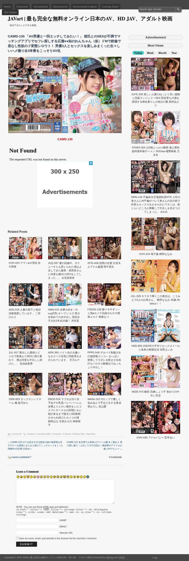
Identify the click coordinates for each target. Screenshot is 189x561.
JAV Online (10, 12)
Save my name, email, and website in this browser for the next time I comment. (58, 538)
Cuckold (67, 434)
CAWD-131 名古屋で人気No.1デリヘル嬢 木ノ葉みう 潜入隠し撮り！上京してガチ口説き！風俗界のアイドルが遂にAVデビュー (94, 445)
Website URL (66, 532)
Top (155, 558)
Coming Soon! (110, 6)
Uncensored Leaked (85, 6)
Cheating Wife (43, 434)
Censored (22, 6)
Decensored (60, 6)
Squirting (90, 434)
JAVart (121, 557)
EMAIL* (63, 526)
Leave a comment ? (21, 457)
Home (7, 6)
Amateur (31, 434)
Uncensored (40, 6)
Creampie (57, 434)
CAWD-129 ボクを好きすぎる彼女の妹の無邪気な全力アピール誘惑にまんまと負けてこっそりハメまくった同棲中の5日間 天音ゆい (35, 445)
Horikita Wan (78, 434)
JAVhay (110, 557)
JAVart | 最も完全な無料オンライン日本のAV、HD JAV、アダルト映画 (90, 18)
